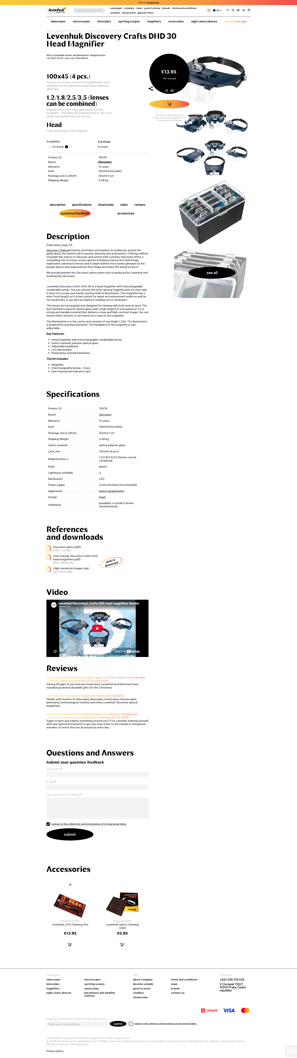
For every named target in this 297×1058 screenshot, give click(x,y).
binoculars (104, 21)
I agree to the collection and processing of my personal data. (88, 824)
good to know (152, 8)
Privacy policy (54, 1051)
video (124, 205)
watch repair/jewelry (111, 491)
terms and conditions (184, 8)
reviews (139, 205)
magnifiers (154, 21)
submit (118, 1024)
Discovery (105, 162)
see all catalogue (236, 21)
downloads (106, 205)
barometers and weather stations (99, 994)
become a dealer (143, 984)
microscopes (81, 21)
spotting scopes (129, 21)
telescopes (58, 21)
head (102, 497)
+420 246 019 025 (232, 979)
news (139, 8)
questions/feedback (75, 213)
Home (49, 30)
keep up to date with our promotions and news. (76, 1019)
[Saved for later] (232, 10)
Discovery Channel (58, 250)
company (129, 8)
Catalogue (60, 30)
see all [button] (212, 272)
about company (143, 979)
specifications (82, 205)
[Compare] (238, 10)
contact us (178, 992)
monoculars (176, 21)
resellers (115, 12)
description (58, 205)
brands (166, 8)
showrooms (153, 2)
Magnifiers (75, 30)
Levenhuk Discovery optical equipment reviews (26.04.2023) (84, 695)
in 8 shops (104, 141)
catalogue (116, 8)
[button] (228, 10)
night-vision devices (204, 21)
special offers (146, 12)
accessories (125, 213)
